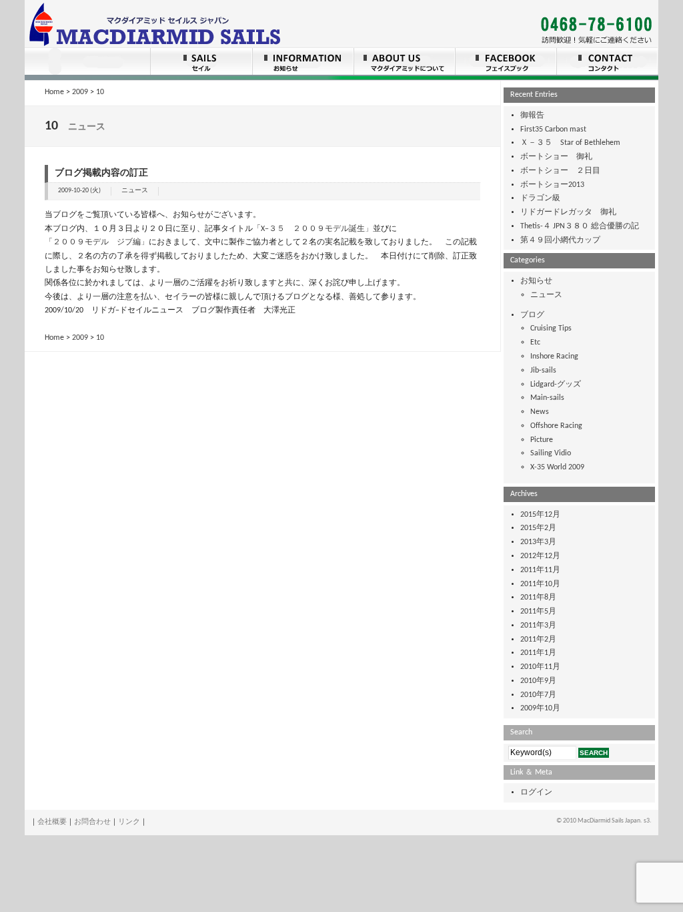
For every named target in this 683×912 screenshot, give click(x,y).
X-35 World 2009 (557, 467)
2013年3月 (538, 542)
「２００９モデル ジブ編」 (97, 242)
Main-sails (547, 398)
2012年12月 (540, 556)
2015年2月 (538, 528)
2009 (80, 92)
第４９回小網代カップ (560, 240)
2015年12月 (540, 515)
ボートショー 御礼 (556, 157)
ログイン (536, 792)
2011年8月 (538, 598)
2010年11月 (540, 667)
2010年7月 (538, 695)
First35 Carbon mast (553, 130)
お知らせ (536, 281)
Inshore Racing (554, 357)
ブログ (532, 315)
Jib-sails (543, 371)
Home (54, 92)
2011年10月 (540, 584)
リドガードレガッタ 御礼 (568, 212)
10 (100, 92)
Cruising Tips (551, 328)
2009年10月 (540, 708)
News (539, 412)
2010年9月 (538, 681)
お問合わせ (92, 822)
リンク (129, 822)
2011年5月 (538, 612)
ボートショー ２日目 (560, 171)
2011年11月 (540, 570)
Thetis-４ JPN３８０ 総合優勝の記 (579, 226)
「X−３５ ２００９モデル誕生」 (313, 229)
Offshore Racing (556, 426)
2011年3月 (538, 626)
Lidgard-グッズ (555, 385)
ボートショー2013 (552, 185)
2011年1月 (538, 653)
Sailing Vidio (550, 453)
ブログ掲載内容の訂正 (101, 173)
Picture (541, 440)
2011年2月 (538, 640)
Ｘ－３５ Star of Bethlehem (570, 143)
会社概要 (52, 822)
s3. (648, 821)
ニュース (134, 190)
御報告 (532, 115)
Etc (535, 342)
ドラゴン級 (540, 198)
